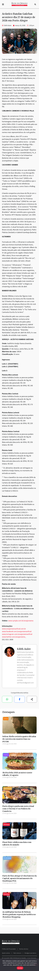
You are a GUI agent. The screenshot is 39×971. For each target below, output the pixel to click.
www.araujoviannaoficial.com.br (14, 629)
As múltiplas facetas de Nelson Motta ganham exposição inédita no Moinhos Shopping (19, 914)
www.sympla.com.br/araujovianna (20, 620)
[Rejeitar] (36, 965)
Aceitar (20, 968)
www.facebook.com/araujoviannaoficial (16, 631)
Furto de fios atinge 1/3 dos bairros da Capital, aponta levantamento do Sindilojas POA (19, 878)
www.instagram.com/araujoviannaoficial (17, 634)
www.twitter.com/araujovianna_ (14, 637)
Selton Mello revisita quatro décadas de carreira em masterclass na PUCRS (19, 739)
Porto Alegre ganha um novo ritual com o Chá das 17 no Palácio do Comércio (18, 808)
